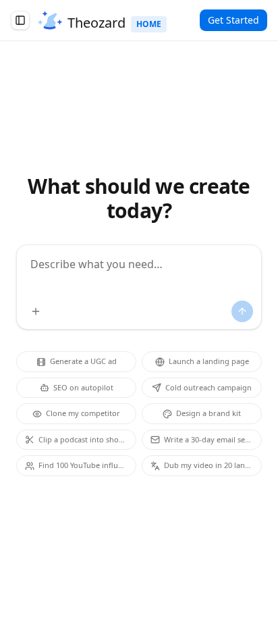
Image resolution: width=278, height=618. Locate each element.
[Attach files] (36, 311)
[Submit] (242, 311)
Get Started (233, 20)
